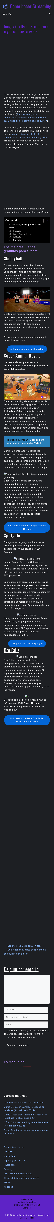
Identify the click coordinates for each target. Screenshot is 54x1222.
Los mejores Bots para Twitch (24, 946)
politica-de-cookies (27, 1202)
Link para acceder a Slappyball (27, 349)
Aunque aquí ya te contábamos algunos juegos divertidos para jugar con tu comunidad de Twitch (25, 117)
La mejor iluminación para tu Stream (24, 1102)
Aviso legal (26, 1199)
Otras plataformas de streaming (21, 1178)
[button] (50, 14)
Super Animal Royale (23, 234)
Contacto (27, 1208)
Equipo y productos (14, 1160)
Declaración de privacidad (27, 1205)
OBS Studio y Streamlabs (18, 1173)
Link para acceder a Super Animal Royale (27, 527)
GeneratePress (27, 1218)
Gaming (8, 1169)
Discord (8, 1151)
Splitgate (17, 237)
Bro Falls (17, 240)
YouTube (8, 1187)
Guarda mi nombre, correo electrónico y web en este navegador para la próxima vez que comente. (28, 1033)
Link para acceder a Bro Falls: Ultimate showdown (27, 720)
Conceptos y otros (14, 1147)
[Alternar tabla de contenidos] (44, 221)
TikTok (7, 1182)
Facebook (9, 1165)
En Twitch (9, 1156)
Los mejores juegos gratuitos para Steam (24, 226)
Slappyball (18, 231)
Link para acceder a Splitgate (27, 643)
